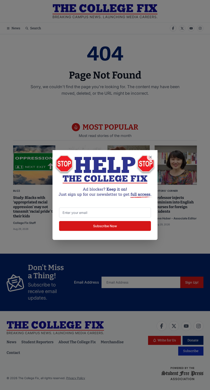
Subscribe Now (105, 226)
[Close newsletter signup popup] (150, 157)
